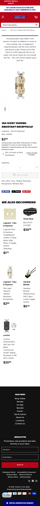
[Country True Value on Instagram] (36, 481)
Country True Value (22, 487)
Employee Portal (9, 472)
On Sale (20, 405)
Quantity (5, 163)
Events (20, 411)
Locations (20, 420)
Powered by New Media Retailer (19, 489)
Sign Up (20, 465)
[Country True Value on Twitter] (29, 481)
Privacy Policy (12, 474)
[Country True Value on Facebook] (33, 481)
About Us (20, 417)
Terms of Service (25, 474)
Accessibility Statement (26, 472)
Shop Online (20, 399)
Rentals (20, 402)
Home (4, 30)
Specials (20, 408)
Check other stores (31, 154)
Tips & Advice (20, 414)
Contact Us (20, 424)
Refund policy (25, 477)
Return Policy (13, 477)
